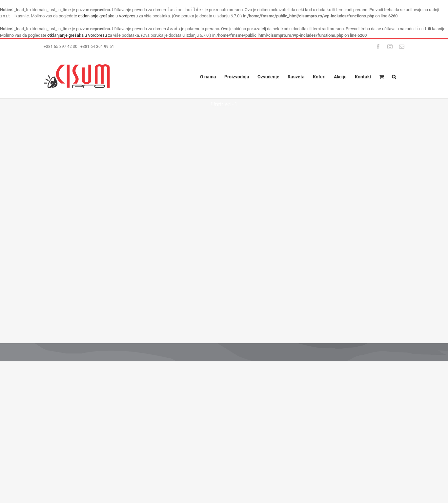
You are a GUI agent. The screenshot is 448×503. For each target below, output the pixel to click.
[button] (394, 76)
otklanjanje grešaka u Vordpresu (108, 15)
